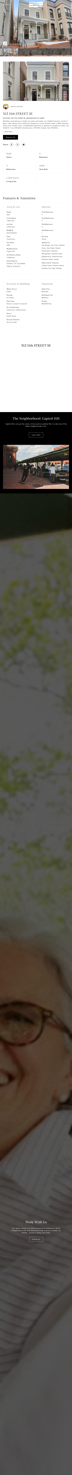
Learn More (36, 435)
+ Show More (8, 131)
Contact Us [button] (36, 1239)
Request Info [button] (10, 137)
